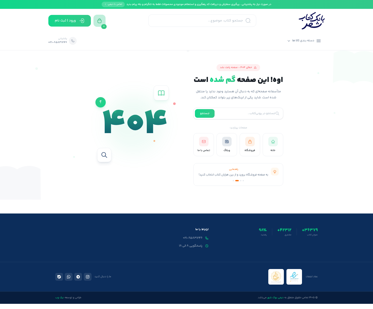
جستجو (204, 113)
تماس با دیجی (115, 4)
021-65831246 (192, 238)
